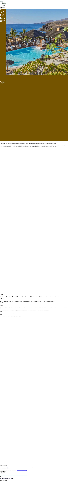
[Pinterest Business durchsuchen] (1, 8)
